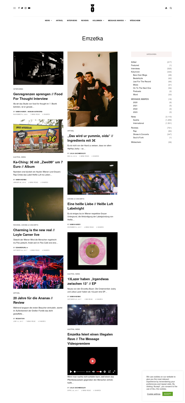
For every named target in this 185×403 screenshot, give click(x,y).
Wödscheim (136, 142)
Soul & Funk (138, 137)
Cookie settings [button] (153, 394)
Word (135, 94)
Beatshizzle (138, 78)
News (23, 157)
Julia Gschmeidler (78, 153)
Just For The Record (142, 81)
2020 (135, 102)
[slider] (79, 371)
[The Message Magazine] (92, 8)
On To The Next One (142, 88)
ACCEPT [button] (167, 394)
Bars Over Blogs (140, 75)
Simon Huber (21, 112)
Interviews (18, 89)
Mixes (135, 85)
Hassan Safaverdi (35, 112)
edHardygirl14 (22, 248)
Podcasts (137, 91)
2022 (135, 109)
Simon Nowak (21, 180)
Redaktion (20, 319)
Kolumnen (135, 72)
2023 (135, 112)
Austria (16, 157)
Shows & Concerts (75, 199)
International (138, 123)
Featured (135, 65)
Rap (135, 131)
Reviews (16, 225)
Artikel (70, 131)
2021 (135, 105)
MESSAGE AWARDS (140, 99)
